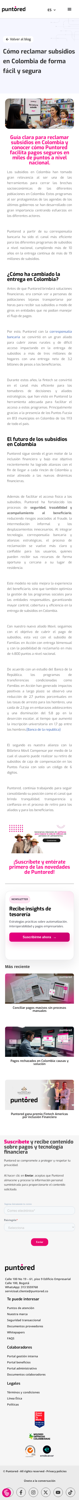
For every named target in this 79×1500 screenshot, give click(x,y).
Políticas (13, 1404)
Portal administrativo (22, 1368)
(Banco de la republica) (43, 729)
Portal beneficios (19, 1362)
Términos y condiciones (23, 1392)
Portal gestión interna (22, 1356)
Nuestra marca (17, 1314)
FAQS (10, 1338)
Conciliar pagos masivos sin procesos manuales (39, 1009)
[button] (6, 1493)
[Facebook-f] (21, 1492)
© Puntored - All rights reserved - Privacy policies (35, 1471)
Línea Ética (14, 1398)
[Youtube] (58, 1492)
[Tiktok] (70, 1492)
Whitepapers (16, 1332)
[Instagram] (33, 1492)
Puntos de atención (20, 1308)
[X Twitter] (45, 1492)
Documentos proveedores (25, 1326)
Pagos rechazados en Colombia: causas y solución (39, 1062)
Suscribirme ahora (39, 937)
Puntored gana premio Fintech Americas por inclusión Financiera (39, 1115)
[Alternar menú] (69, 9)
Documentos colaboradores (26, 1374)
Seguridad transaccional (24, 1320)
